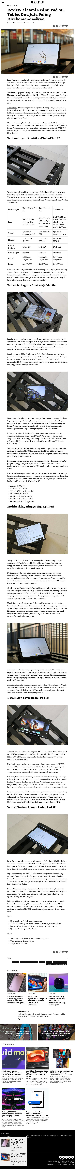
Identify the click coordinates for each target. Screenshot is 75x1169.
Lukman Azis (12, 22)
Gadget (16, 962)
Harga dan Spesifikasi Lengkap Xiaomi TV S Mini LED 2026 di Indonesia (37, 1000)
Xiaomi (50, 964)
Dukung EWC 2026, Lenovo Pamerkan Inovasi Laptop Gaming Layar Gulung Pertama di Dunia (12, 1114)
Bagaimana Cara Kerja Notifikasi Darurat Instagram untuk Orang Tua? (37, 1113)
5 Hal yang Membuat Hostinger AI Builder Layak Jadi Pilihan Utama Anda (12, 1072)
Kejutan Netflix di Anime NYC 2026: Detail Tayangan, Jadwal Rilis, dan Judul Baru (61, 1072)
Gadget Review (12, 5)
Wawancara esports (60, 962)
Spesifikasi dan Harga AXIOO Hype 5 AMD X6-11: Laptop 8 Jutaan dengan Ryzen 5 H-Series (37, 1073)
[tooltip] (54, 26)
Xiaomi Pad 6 (12, 108)
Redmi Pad (37, 93)
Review (42, 962)
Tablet (49, 962)
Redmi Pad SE (12, 128)
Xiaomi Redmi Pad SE (60, 964)
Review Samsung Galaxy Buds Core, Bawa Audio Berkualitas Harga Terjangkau (57, 1000)
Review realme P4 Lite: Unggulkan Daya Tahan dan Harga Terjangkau (15, 999)
